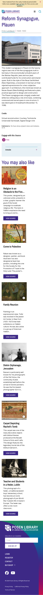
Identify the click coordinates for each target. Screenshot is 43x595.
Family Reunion (10, 304)
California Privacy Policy (22, 586)
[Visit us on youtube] (13, 573)
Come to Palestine (12, 246)
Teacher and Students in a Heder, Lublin (13, 483)
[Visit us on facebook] (7, 573)
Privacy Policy (9, 586)
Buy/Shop (9, 565)
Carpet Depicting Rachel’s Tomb (11, 425)
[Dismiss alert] (40, 2)
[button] (21, 51)
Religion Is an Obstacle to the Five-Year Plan (13, 192)
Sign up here (20, 4)
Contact (8, 561)
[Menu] (34, 11)
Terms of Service (10, 590)
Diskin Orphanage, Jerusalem (12, 367)
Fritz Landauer (8, 31)
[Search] (39, 11)
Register (9, 557)
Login (7, 554)
